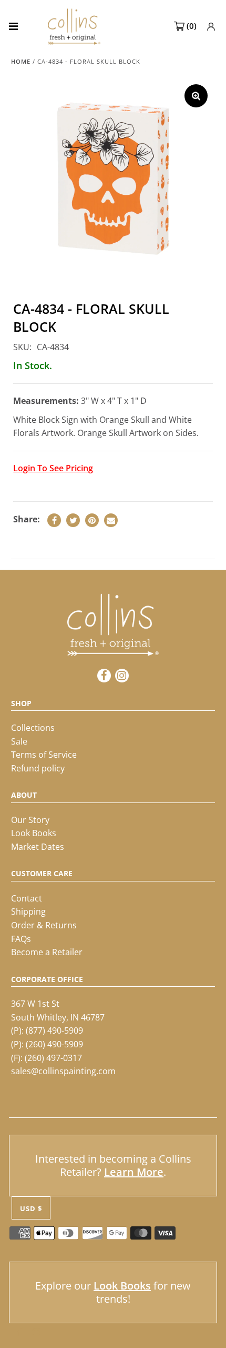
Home (20, 61)
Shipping (28, 911)
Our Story (30, 820)
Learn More (133, 1172)
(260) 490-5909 (54, 1044)
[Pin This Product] (92, 520)
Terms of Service (44, 754)
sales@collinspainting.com (63, 1071)
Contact (26, 898)
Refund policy (38, 768)
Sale (19, 741)
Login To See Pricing (53, 468)
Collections (33, 728)
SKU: (22, 347)
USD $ (31, 1208)
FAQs (21, 939)
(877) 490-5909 (54, 1030)
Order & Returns (44, 925)
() (192, 26)
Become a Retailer (47, 952)
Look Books (33, 833)
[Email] (111, 520)
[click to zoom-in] (196, 95)
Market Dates (37, 847)
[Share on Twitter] (73, 520)
